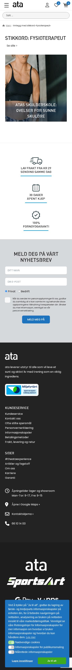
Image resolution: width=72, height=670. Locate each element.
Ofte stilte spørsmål (18, 423)
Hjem (8, 25)
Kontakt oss (13, 418)
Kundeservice (14, 414)
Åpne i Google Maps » (26, 504)
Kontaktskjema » (22, 514)
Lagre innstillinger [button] (22, 660)
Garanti (10, 478)
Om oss (10, 468)
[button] (11, 642)
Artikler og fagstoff (17, 464)
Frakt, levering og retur (20, 442)
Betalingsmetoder (17, 437)
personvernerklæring (23, 310)
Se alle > (12, 46)
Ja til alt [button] (51, 660)
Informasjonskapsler (18, 432)
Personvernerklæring (19, 428)
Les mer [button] (30, 637)
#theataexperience (18, 459)
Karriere (10, 473)
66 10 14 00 (19, 523)
